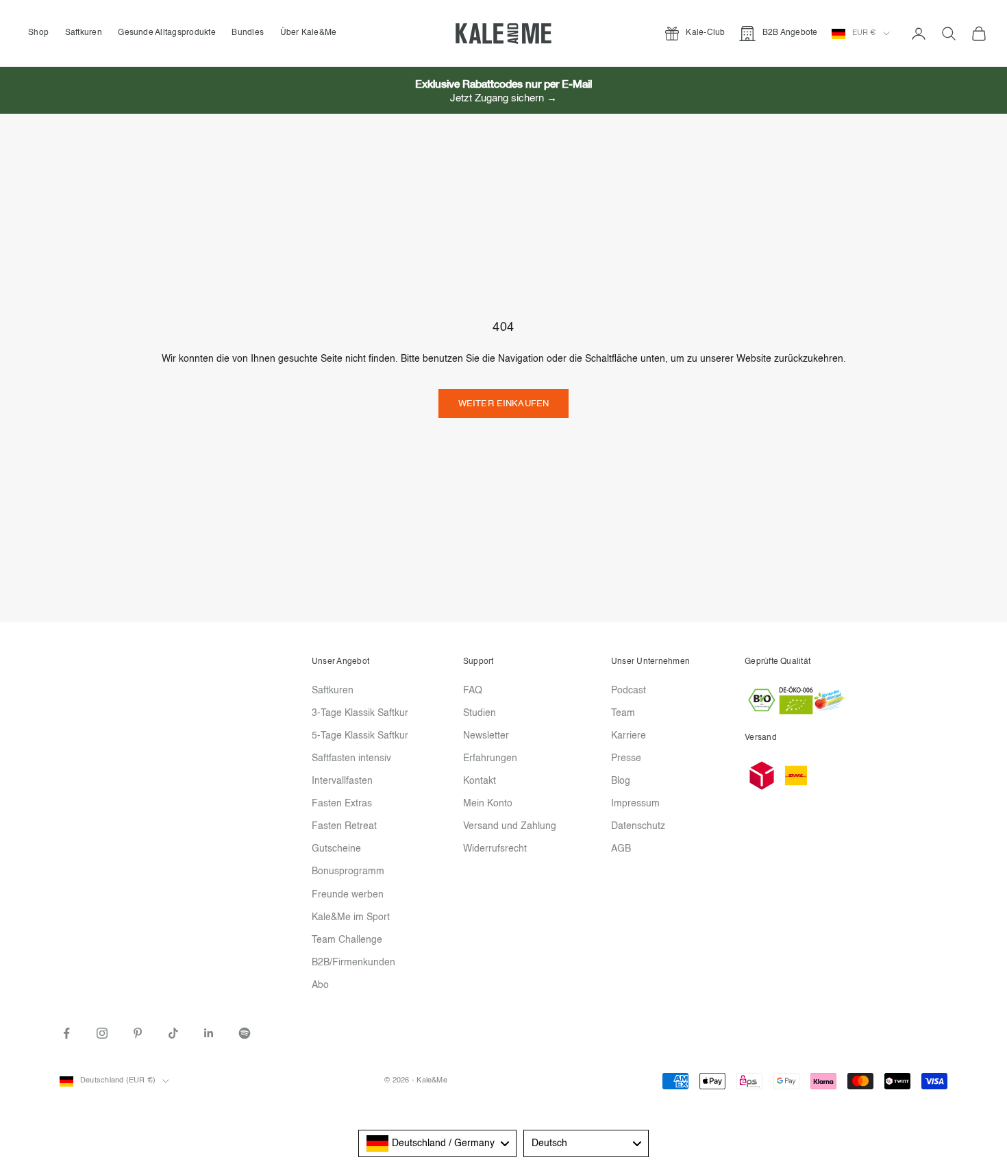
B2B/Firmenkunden (353, 962)
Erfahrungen (490, 758)
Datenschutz (638, 826)
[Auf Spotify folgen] (244, 1033)
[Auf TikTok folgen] (173, 1033)
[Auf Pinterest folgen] (138, 1033)
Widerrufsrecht (495, 849)
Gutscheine (336, 849)
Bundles (248, 33)
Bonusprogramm (348, 871)
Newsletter (486, 736)
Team (623, 713)
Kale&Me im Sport (351, 917)
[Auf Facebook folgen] (66, 1033)
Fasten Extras (342, 803)
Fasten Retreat (344, 826)
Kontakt (479, 781)
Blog (620, 781)
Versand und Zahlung (509, 826)
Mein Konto (487, 803)
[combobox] (437, 1143)
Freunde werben (348, 895)
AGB (621, 849)
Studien (479, 713)
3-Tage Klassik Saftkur (360, 713)
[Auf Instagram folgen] (102, 1033)
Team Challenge (347, 940)
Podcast (628, 690)
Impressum (635, 803)
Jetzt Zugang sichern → (503, 98)
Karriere (628, 736)
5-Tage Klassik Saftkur (360, 736)
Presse (626, 758)
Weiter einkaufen (503, 403)
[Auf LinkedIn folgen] (209, 1033)
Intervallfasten (342, 781)
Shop (38, 33)
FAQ (472, 690)
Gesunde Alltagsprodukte (167, 33)
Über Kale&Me (308, 33)
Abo (320, 985)
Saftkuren (83, 33)
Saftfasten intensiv (351, 758)
